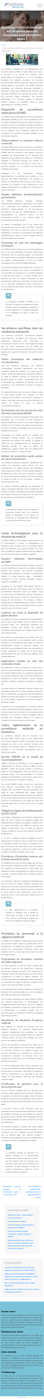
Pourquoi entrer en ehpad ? (17, 1221)
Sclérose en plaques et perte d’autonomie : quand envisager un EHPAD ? (19, 1234)
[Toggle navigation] (39, 5)
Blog (5, 45)
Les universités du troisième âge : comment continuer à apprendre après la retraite (33, 1191)
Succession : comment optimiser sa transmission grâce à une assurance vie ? (12, 1190)
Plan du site (22, 1398)
